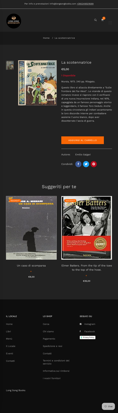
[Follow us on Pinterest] (94, 164)
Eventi (9, 353)
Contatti (10, 361)
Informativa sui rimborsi (56, 371)
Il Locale (10, 346)
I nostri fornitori (52, 378)
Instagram (89, 324)
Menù (9, 338)
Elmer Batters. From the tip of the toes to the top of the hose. (86, 267)
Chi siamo (48, 331)
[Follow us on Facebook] (78, 164)
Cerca (46, 324)
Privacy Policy (88, 337)
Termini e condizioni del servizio (56, 362)
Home (46, 38)
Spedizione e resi (52, 346)
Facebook (89, 331)
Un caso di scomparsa (31, 265)
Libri (8, 331)
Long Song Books (15, 390)
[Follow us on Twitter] (86, 164)
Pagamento (49, 338)
